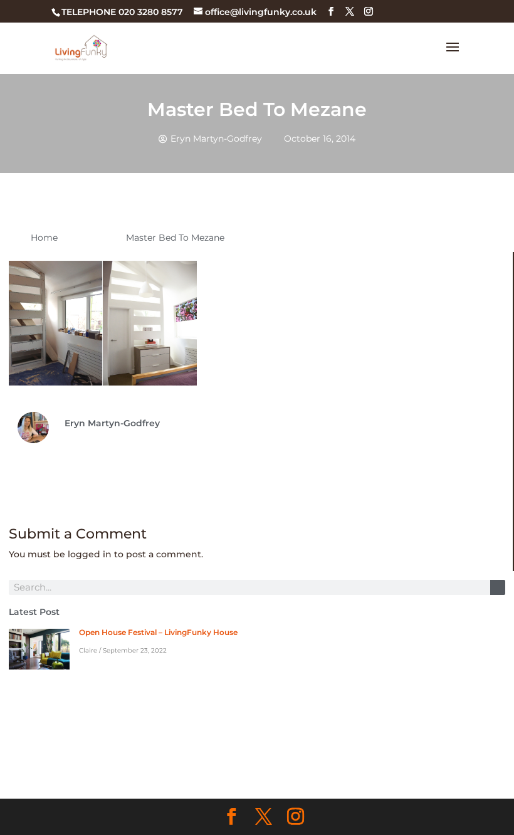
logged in (90, 554)
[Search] (497, 587)
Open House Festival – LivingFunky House (158, 632)
